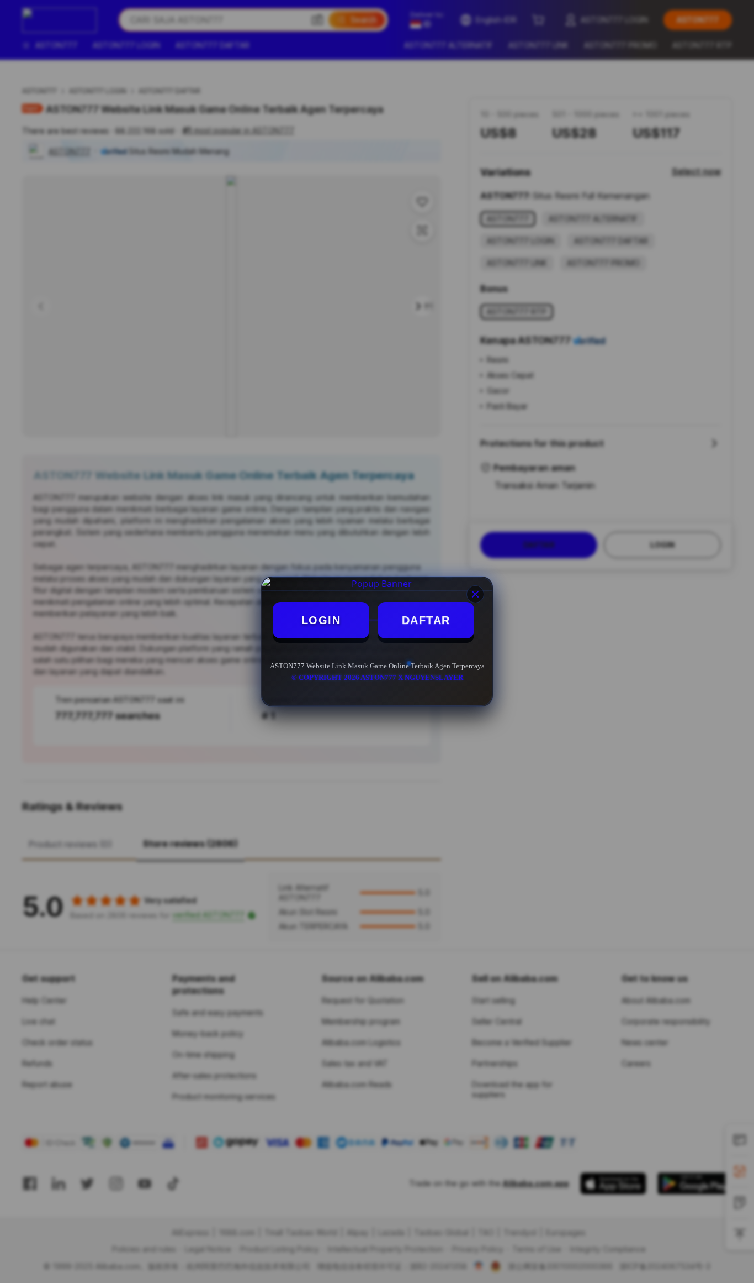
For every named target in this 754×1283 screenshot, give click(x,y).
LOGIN (321, 620)
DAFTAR (426, 620)
